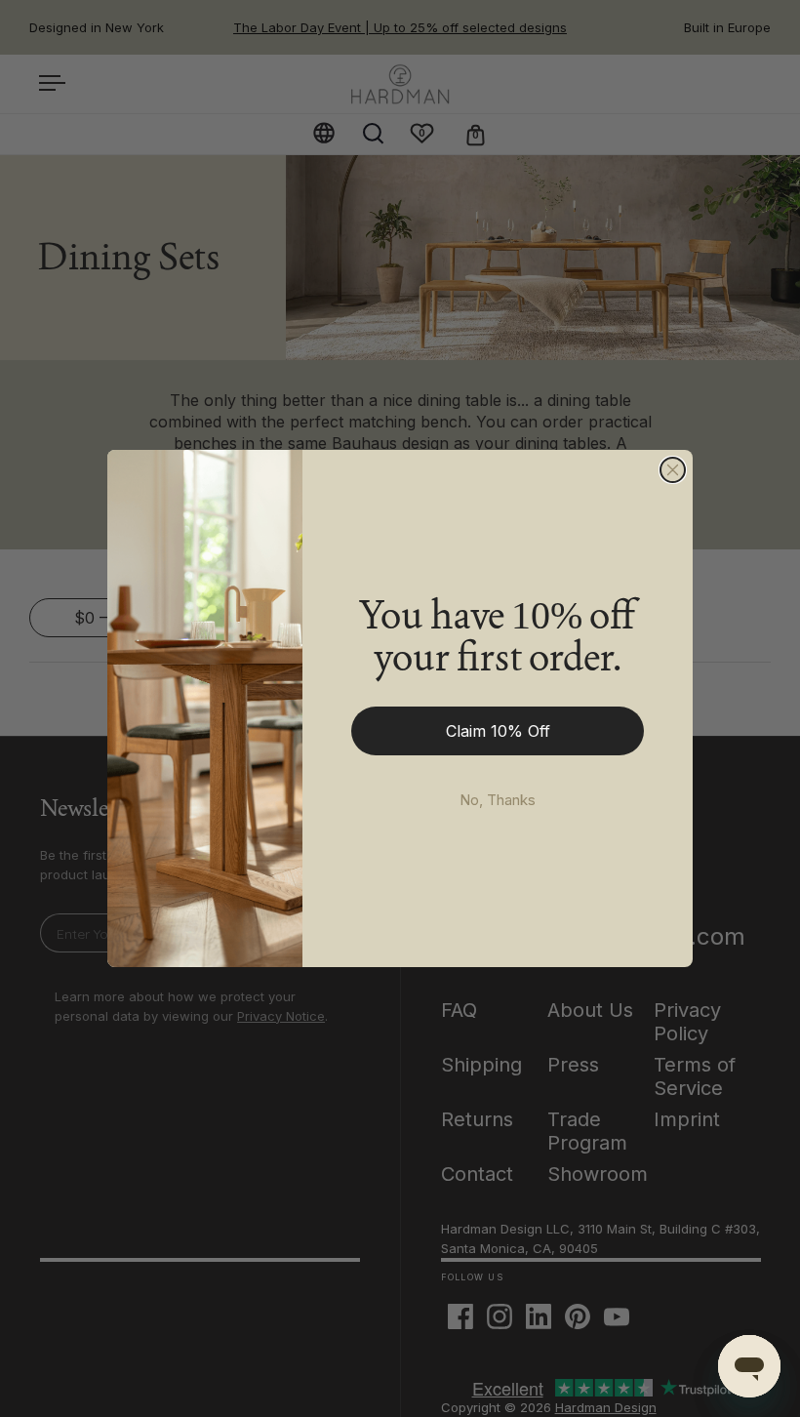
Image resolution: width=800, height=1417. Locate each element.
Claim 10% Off (498, 731)
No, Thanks (498, 799)
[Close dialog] (672, 470)
